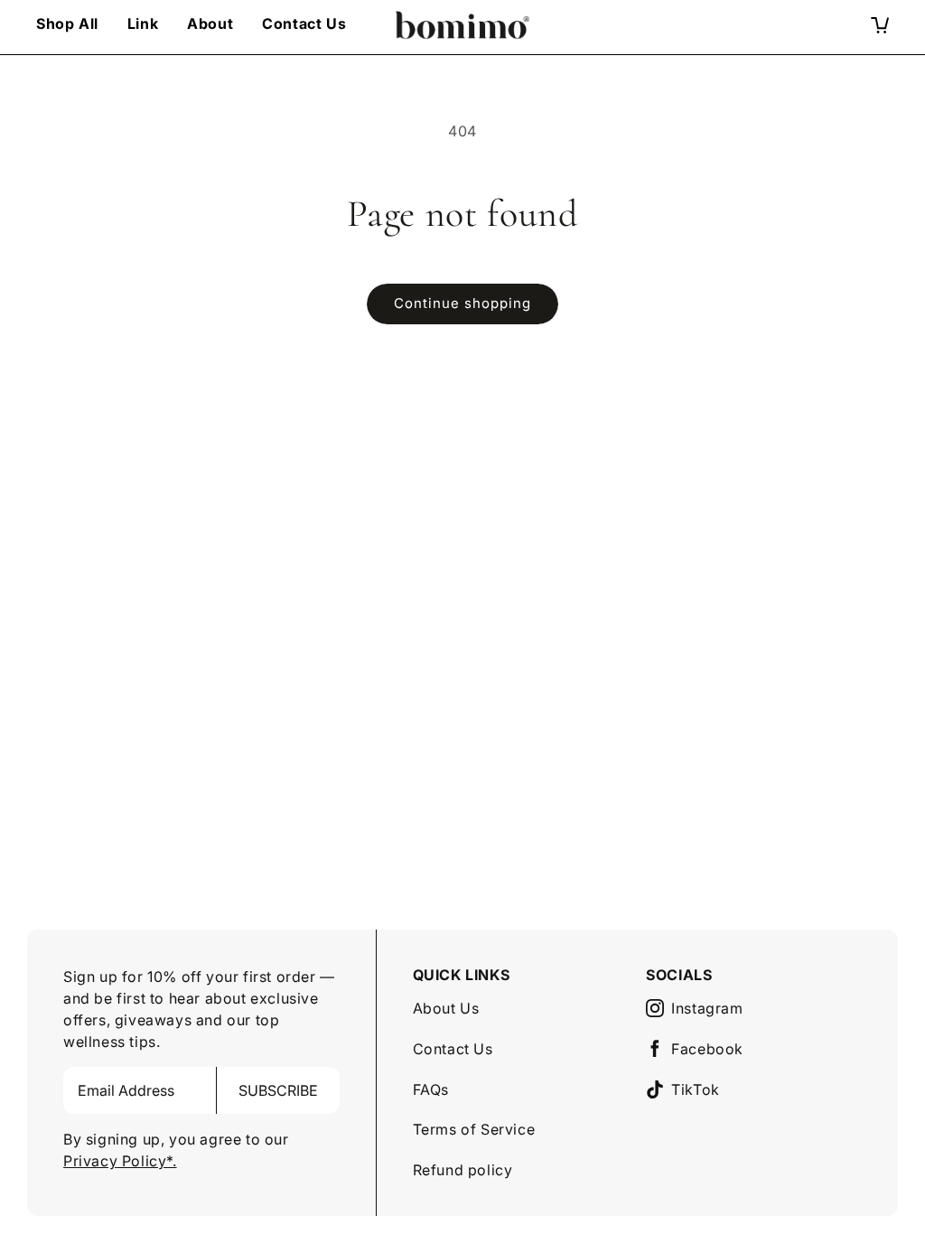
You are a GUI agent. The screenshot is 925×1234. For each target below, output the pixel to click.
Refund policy (463, 1170)
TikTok (695, 1089)
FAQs (431, 1089)
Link (142, 23)
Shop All (67, 23)
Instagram (707, 1008)
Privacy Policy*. (120, 1161)
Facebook (707, 1049)
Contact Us (304, 23)
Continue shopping (462, 303)
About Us (446, 1008)
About (210, 23)
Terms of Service (474, 1129)
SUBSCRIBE (278, 1090)
